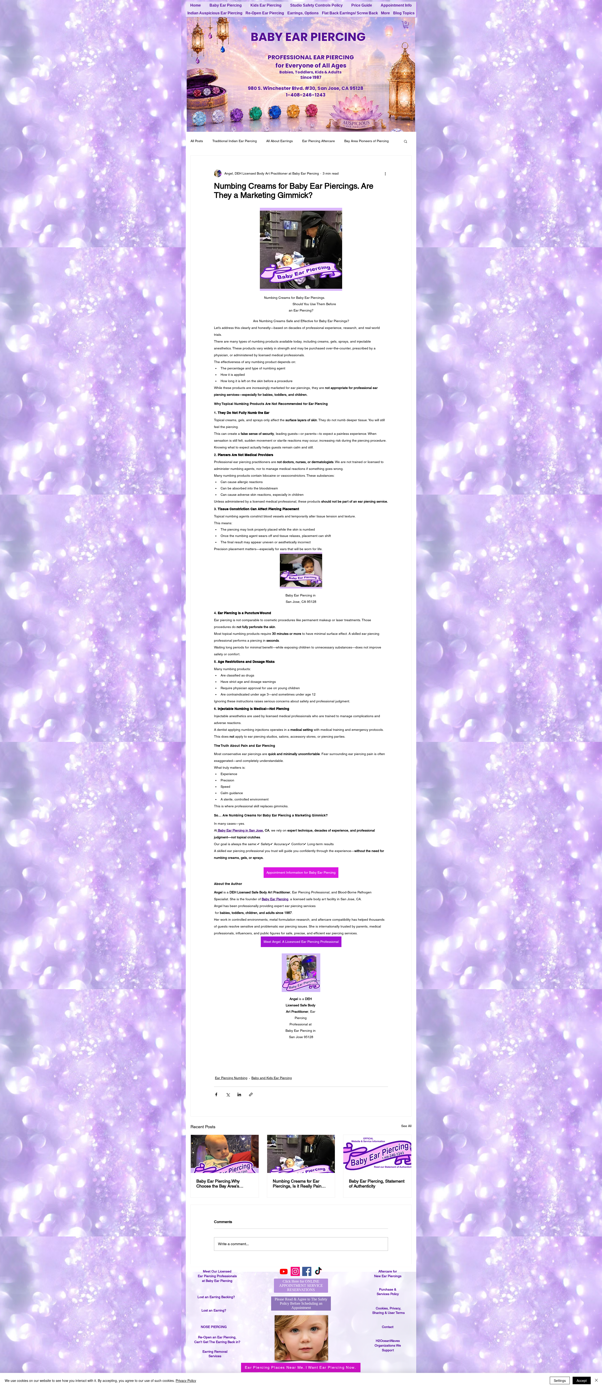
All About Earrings (279, 141)
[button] (406, 24)
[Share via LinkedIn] (239, 1094)
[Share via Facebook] (216, 1094)
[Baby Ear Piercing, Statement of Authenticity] (377, 1154)
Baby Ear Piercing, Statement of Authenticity (376, 1183)
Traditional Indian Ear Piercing (234, 141)
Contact (387, 1331)
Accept (582, 1380)
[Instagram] (295, 1276)
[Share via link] (251, 1094)
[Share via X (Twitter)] (228, 1094)
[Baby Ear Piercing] (225, 1154)
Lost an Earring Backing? (216, 1301)
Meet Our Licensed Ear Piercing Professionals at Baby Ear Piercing (217, 1280)
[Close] (596, 1380)
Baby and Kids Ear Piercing (271, 1078)
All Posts (196, 141)
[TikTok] (318, 1276)
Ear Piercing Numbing (231, 1078)
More (348, 141)
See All (406, 1126)
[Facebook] (306, 1276)
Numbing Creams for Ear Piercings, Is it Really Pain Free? (297, 1183)
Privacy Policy (186, 1380)
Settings (560, 1380)
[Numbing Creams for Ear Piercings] (301, 1154)
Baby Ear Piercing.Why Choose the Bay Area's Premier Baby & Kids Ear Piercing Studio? (219, 1183)
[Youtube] (283, 1276)
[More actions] (385, 173)
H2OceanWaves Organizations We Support (388, 1350)
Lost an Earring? (214, 1315)
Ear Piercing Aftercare (318, 141)
